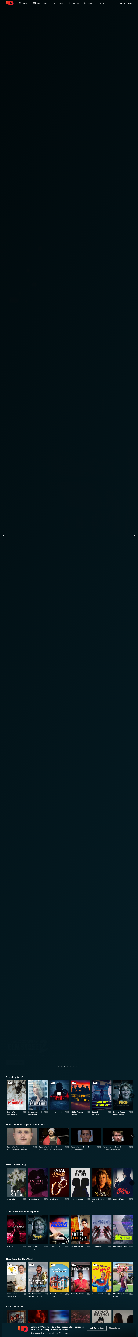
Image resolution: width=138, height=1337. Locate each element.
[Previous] (3, 534)
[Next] (134, 534)
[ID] (11, 3)
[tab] (58, 1066)
